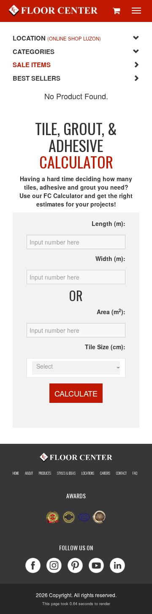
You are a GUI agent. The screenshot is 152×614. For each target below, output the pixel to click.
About (29, 473)
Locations (87, 473)
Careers (105, 473)
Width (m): (110, 258)
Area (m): (111, 311)
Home (16, 473)
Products (45, 473)
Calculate (76, 393)
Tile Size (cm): (105, 346)
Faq (135, 473)
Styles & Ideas (66, 473)
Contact (121, 473)
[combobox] (76, 368)
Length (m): (108, 223)
